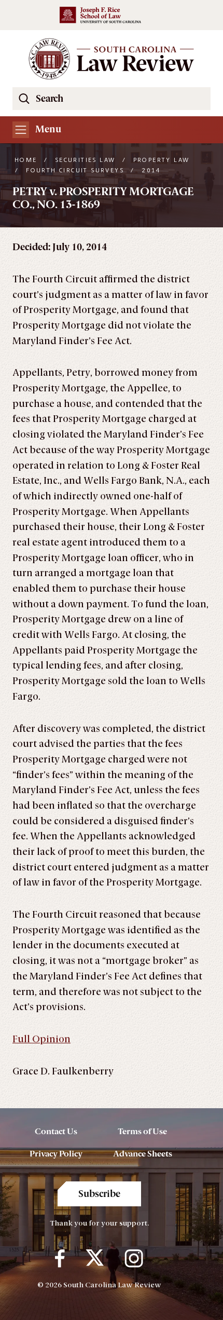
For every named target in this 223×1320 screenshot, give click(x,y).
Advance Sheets (142, 1154)
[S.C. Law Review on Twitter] (95, 1258)
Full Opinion (41, 1039)
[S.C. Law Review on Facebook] (60, 1258)
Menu (47, 129)
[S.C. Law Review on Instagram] (133, 1258)
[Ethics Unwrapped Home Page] (111, 58)
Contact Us (56, 1131)
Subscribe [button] (99, 1194)
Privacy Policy (56, 1154)
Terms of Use (142, 1131)
